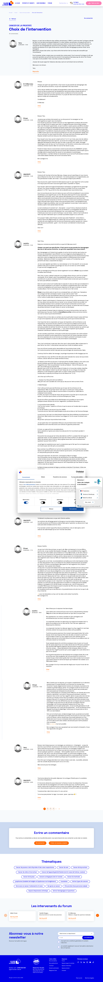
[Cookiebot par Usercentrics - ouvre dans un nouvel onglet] (77, 472)
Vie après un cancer (54, 886)
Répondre (36, 71)
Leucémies (64, 881)
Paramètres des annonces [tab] (60, 477)
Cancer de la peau (29, 876)
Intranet (64, 970)
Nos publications (53, 963)
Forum (50, 3)
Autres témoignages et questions (63, 891)
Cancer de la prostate (25, 12)
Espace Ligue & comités (68, 963)
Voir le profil (14, 916)
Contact (51, 965)
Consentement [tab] (26, 477)
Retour (14, 19)
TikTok (93, 962)
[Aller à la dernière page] (59, 809)
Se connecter (88, 18)
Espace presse (66, 968)
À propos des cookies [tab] (77, 477)
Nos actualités (53, 960)
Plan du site (79, 978)
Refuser (51, 509)
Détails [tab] (43, 477)
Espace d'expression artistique (38, 891)
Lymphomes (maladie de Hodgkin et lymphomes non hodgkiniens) (35, 881)
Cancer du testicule (73, 876)
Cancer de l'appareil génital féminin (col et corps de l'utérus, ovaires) (63, 872)
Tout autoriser (73, 509)
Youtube (90, 962)
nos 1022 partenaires (29, 484)
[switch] (43, 502)
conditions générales (75, 941)
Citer (39, 106)
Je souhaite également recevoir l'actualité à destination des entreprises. (77, 947)
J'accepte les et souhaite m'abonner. (74, 941)
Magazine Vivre (53, 970)
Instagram (87, 962)
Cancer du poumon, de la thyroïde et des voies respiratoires (35, 867)
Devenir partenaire (54, 968)
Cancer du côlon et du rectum (27, 872)
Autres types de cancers (80, 881)
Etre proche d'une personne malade (76, 886)
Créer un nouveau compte (59, 843)
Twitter (81, 962)
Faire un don (95, 3)
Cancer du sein (63, 867)
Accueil (10, 12)
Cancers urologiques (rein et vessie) (50, 876)
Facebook (78, 962)
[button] (97, 915)
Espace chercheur (66, 965)
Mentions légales (89, 978)
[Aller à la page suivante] (56, 809)
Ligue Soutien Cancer (15, 969)
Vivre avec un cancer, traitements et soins (29, 886)
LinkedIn (84, 962)
